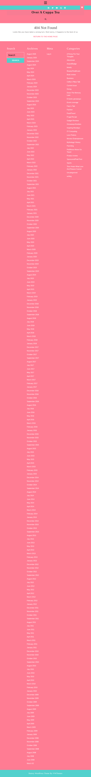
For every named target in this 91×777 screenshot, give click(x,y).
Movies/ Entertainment (75, 139)
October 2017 (32, 354)
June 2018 (30, 325)
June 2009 (30, 716)
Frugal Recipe (72, 117)
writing (69, 176)
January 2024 (32, 87)
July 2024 (30, 68)
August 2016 (31, 405)
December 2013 (33, 521)
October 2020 (32, 224)
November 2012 (33, 568)
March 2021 (31, 206)
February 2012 (32, 600)
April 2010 (30, 680)
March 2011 (31, 640)
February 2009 (32, 731)
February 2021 (32, 210)
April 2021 (30, 202)
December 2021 (33, 173)
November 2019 (33, 264)
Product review (72, 156)
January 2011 (32, 647)
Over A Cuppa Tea (46, 12)
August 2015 (31, 448)
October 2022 (32, 141)
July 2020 (30, 235)
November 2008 (33, 742)
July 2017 (30, 365)
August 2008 (31, 753)
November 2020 (33, 220)
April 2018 (30, 333)
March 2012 (31, 597)
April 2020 (30, 246)
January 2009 (32, 734)
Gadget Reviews (73, 121)
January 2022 (32, 170)
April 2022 (30, 159)
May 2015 (30, 459)
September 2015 (33, 445)
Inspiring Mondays (73, 128)
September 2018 (33, 314)
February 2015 (32, 470)
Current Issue (72, 85)
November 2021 (33, 177)
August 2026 (31, 54)
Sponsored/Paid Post (74, 159)
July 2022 (30, 148)
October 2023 (32, 97)
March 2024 (31, 79)
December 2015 (33, 434)
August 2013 (31, 535)
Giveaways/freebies (74, 124)
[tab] (45, 3)
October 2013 (32, 528)
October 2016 (32, 398)
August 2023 (31, 105)
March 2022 (31, 162)
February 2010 (32, 687)
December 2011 (32, 608)
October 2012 (32, 572)
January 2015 (32, 474)
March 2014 (31, 510)
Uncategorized (72, 173)
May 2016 (30, 416)
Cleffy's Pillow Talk (73, 82)
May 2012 (30, 590)
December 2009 (33, 695)
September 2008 (33, 749)
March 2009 (31, 727)
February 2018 (32, 340)
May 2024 (30, 72)
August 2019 (31, 275)
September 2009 (33, 705)
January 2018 (32, 343)
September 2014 (33, 488)
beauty (69, 67)
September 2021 (33, 184)
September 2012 (33, 575)
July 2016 (30, 409)
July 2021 (30, 191)
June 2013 (30, 543)
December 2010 (33, 651)
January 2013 (32, 561)
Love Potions (71, 135)
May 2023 (30, 115)
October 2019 (32, 268)
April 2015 (30, 463)
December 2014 (33, 477)
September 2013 (33, 532)
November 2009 (33, 698)
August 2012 (31, 579)
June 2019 (30, 282)
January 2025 (32, 58)
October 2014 (32, 485)
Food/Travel (71, 113)
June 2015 (30, 456)
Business (70, 78)
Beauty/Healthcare (73, 71)
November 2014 (33, 481)
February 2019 (32, 296)
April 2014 (30, 506)
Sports (69, 163)
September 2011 (33, 619)
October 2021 (32, 181)
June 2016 (30, 412)
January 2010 (32, 691)
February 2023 (32, 126)
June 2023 (30, 112)
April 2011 (30, 637)
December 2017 (33, 347)
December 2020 (33, 217)
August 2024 (31, 65)
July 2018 (30, 322)
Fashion (70, 110)
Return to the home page (45, 37)
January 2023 (32, 130)
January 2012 (32, 604)
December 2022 (33, 134)
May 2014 (30, 503)
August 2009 (31, 709)
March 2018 (31, 336)
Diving (69, 89)
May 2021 (30, 199)
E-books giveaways (74, 99)
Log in (49, 54)
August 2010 (31, 666)
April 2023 (30, 119)
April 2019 (30, 289)
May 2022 (30, 155)
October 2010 (32, 658)
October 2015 (32, 441)
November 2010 (33, 655)
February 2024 (32, 83)
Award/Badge (72, 64)
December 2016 (33, 391)
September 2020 (33, 228)
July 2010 (30, 669)
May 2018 (30, 329)
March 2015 (31, 467)
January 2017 (32, 387)
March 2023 (31, 123)
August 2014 (31, 492)
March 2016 (31, 423)
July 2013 (30, 539)
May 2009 (30, 720)
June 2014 (30, 499)
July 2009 (30, 713)
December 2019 (33, 260)
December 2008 (33, 738)
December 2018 (33, 304)
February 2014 (32, 514)
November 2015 (33, 438)
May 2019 (30, 286)
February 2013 (32, 557)
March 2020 (31, 249)
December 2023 (33, 90)
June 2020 (30, 239)
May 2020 (30, 242)
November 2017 (33, 351)
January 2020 (32, 257)
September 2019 (33, 271)
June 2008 (30, 760)
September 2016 (33, 401)
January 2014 (32, 517)
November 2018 (33, 307)
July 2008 (30, 756)
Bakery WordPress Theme (39, 773)
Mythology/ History (73, 142)
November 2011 (32, 611)
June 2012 (30, 586)
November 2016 (33, 394)
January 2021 (32, 213)
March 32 (30, 763)
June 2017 (30, 369)
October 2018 (32, 311)
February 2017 (32, 383)
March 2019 (31, 293)
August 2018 (31, 318)
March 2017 (31, 380)
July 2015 (30, 452)
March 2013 (31, 553)
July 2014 (30, 495)
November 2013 (33, 524)
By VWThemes (56, 773)
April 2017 (30, 376)
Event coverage (72, 102)
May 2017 (30, 372)
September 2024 (33, 61)
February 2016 (32, 427)
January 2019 (32, 300)
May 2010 (30, 676)
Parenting (70, 146)
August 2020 (31, 231)
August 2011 (31, 622)
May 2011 (30, 633)
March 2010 (31, 684)
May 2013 (30, 546)
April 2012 (30, 593)
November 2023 (33, 94)
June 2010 (30, 673)
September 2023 (33, 101)
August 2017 (31, 362)
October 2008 (32, 745)
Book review (71, 75)
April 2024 (30, 76)
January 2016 (32, 430)
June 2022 (30, 152)
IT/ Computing (72, 131)
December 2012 (33, 564)
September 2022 (33, 144)
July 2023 (30, 108)
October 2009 (32, 702)
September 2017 (33, 358)
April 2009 (30, 724)
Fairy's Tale (71, 106)
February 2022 (32, 166)
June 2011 (30, 629)
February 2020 (32, 253)
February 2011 (32, 644)
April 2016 (30, 420)
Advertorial (71, 60)
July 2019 (30, 278)
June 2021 (30, 195)
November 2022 (33, 137)
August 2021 (31, 188)
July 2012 (30, 582)
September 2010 (33, 662)
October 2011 (32, 615)
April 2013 (30, 550)
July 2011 (30, 626)
